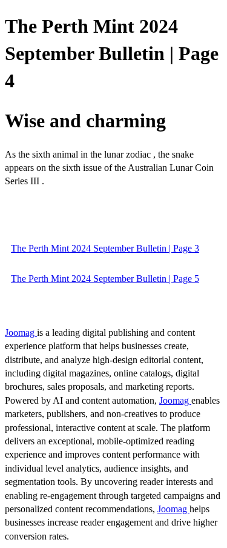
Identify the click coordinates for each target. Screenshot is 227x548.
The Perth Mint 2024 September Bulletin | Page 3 (105, 248)
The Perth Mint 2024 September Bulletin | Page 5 (105, 278)
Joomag (21, 332)
